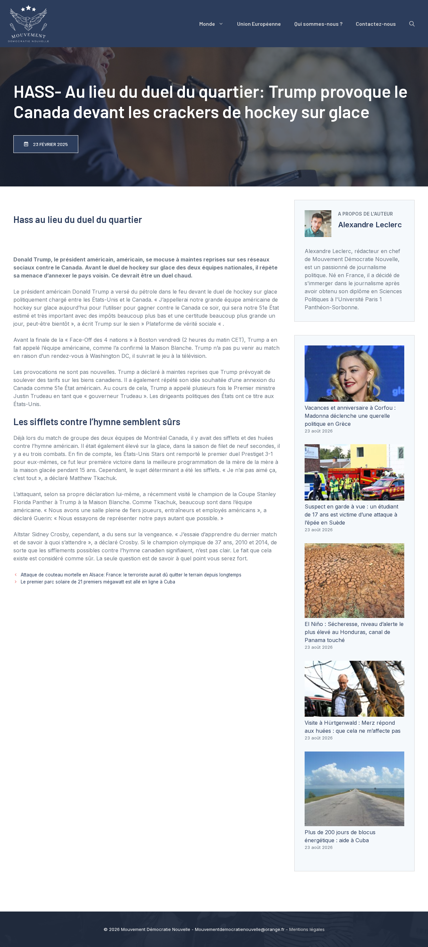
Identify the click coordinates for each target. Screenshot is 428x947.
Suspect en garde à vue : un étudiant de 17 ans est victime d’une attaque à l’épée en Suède (351, 514)
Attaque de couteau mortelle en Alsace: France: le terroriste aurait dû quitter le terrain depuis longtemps (131, 574)
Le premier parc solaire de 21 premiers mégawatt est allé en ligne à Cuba (98, 581)
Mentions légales (307, 929)
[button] (412, 24)
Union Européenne (259, 23)
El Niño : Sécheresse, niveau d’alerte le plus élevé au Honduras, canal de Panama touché (354, 632)
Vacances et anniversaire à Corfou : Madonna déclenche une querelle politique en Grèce (350, 415)
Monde (207, 23)
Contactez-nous (376, 23)
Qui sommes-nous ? (318, 23)
